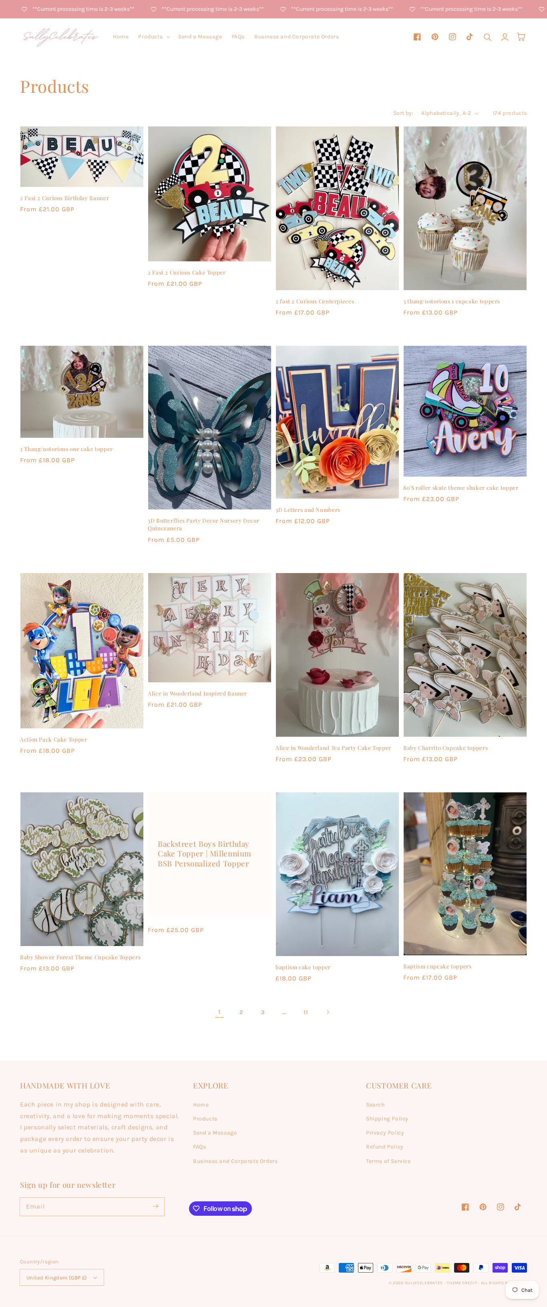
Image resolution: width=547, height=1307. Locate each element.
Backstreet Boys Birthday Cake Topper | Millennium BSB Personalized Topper (204, 853)
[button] (153, 36)
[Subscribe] (155, 1206)
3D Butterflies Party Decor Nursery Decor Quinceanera (203, 524)
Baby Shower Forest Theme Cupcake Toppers (80, 956)
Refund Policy (385, 1146)
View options (82, 170)
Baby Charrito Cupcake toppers (445, 747)
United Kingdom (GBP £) (56, 1278)
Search (375, 1104)
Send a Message (215, 1132)
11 (306, 1012)
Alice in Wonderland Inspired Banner (197, 693)
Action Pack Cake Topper (53, 739)
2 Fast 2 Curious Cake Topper (187, 272)
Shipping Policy (387, 1118)
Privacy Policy (385, 1132)
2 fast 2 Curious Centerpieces (315, 301)
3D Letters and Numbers (308, 509)
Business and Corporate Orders (235, 1161)
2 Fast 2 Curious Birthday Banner (64, 197)
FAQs (199, 1146)
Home (201, 1104)
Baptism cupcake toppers (437, 966)
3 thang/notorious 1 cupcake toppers (451, 301)
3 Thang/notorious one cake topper (66, 448)
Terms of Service (388, 1161)
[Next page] (327, 1012)
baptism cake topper (303, 966)
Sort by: (403, 113)
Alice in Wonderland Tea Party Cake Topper (333, 747)
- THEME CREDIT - (462, 1283)
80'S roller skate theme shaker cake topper (460, 487)
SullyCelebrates (424, 1283)
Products (205, 1118)
